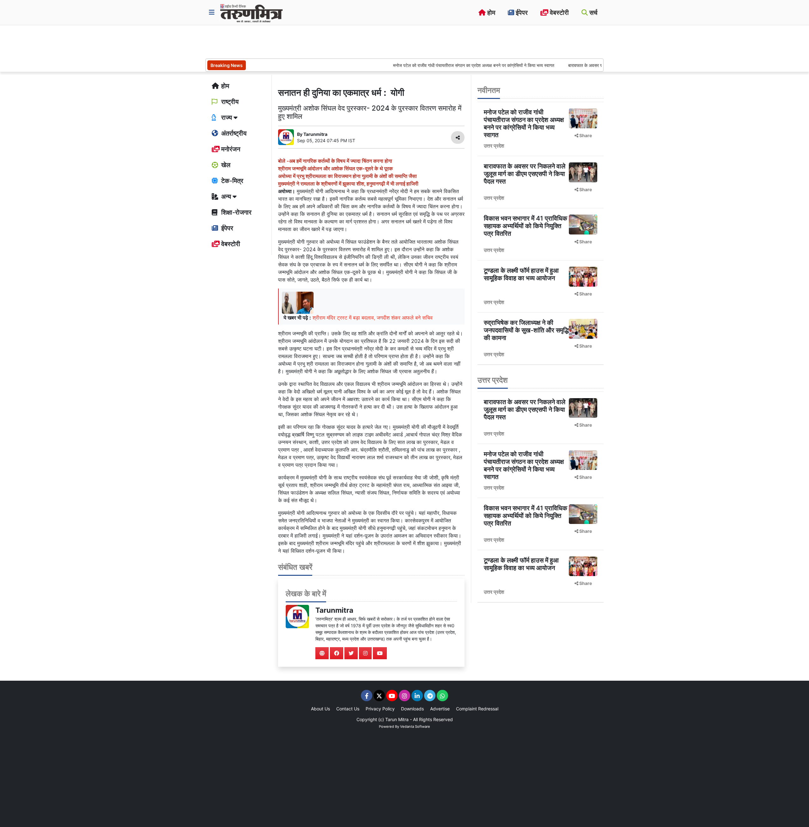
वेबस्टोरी (558, 12)
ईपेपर (521, 12)
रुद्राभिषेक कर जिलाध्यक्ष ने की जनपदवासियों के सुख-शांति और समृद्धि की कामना (526, 330)
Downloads (412, 708)
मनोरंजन (230, 149)
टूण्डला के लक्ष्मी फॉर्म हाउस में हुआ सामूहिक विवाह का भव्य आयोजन (521, 274)
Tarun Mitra (397, 719)
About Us (320, 708)
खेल (225, 165)
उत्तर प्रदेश (494, 146)
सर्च (592, 12)
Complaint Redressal (477, 708)
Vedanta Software (415, 726)
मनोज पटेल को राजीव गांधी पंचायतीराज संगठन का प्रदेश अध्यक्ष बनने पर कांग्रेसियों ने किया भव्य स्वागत (452, 65)
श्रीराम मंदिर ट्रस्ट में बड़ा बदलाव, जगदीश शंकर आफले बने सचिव (373, 317)
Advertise (440, 708)
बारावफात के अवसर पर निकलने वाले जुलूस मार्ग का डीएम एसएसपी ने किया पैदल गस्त (524, 173)
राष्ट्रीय (229, 102)
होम (490, 12)
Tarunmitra (334, 610)
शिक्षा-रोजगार (236, 212)
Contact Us (347, 708)
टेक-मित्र (231, 181)
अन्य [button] (226, 196)
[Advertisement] (320, 41)
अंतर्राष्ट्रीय (233, 133)
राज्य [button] (227, 117)
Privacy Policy (380, 708)
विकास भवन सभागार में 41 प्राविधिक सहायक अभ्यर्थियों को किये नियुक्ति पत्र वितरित (525, 226)
